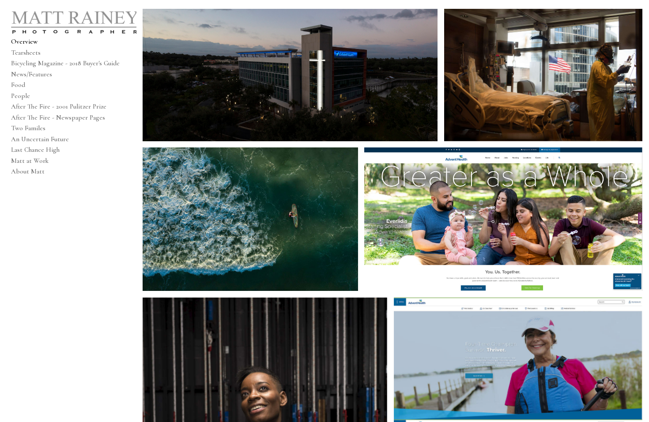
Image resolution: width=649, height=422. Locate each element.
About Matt (28, 171)
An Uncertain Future (40, 139)
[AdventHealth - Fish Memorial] (290, 75)
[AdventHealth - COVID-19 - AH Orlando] (543, 75)
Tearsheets (26, 53)
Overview (24, 41)
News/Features (31, 74)
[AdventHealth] (503, 219)
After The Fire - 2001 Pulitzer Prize (58, 106)
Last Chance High (35, 150)
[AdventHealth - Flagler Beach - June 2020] (250, 219)
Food (18, 85)
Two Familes (28, 128)
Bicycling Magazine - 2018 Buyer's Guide (65, 63)
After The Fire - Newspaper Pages (58, 117)
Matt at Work (30, 161)
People (20, 96)
